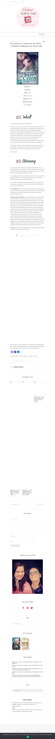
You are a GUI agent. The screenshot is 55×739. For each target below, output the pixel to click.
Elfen (16, 356)
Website (11, 541)
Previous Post (15, 504)
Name (11, 533)
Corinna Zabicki (21, 360)
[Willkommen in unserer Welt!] (27, 593)
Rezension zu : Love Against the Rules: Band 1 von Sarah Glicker (15, 492)
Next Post (40, 504)
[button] (12, 352)
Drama (12, 356)
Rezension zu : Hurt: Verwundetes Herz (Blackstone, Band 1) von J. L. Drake (27, 492)
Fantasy (21, 356)
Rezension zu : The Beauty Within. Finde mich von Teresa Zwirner (39, 399)
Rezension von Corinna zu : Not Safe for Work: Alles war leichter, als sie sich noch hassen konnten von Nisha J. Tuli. (27, 669)
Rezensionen (15, 41)
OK (28, 736)
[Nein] (53, 736)
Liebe (36, 356)
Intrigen (31, 356)
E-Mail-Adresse (13, 537)
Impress (26, 356)
